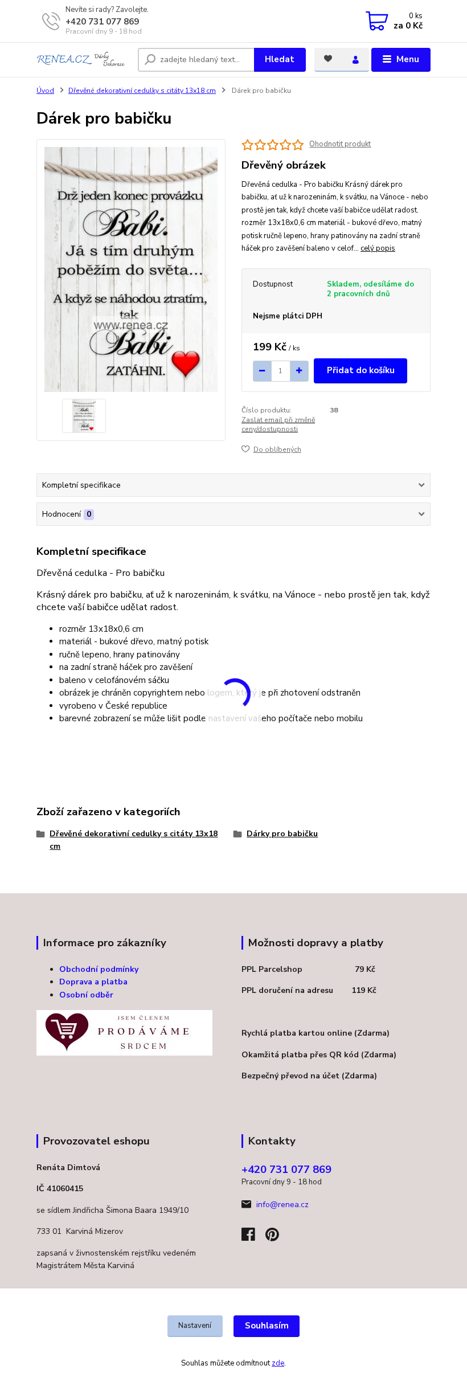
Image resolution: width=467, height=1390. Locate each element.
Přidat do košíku (361, 370)
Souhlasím (267, 1325)
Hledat (279, 59)
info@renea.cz (282, 1204)
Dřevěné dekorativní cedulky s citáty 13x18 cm (142, 90)
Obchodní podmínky (98, 969)
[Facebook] (253, 1237)
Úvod (45, 90)
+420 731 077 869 (102, 21)
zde (278, 1363)
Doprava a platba (93, 981)
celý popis (378, 248)
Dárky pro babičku (282, 833)
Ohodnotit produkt (340, 144)
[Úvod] (82, 60)
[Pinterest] (271, 1237)
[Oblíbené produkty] (328, 59)
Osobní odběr (86, 995)
